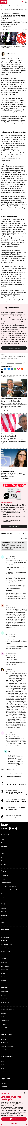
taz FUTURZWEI (5, 1042)
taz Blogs (3, 1039)
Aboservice (4, 1086)
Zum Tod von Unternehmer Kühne (10, 886)
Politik (2, 839)
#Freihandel (3, 358)
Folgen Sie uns (4, 828)
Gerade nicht (20, 1093)
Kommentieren (10, 363)
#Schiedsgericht (21, 356)
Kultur (2, 850)
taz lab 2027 (4, 1028)
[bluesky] (13, 829)
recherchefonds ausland (7, 944)
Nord (2, 861)
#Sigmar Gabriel (12, 356)
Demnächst (4, 1013)
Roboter (3, 879)
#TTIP (2, 356)
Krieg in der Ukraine (6, 882)
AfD (2, 893)
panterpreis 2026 (5, 951)
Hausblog (3, 911)
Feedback (3, 1083)
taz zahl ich (4, 940)
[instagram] (16, 829)
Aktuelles (3, 908)
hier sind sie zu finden (7, 549)
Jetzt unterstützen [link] (14, 348)
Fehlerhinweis (19, 363)
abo (2, 933)
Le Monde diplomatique (7, 1046)
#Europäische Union (12, 358)
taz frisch (3, 995)
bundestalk (4, 962)
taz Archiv (3, 1050)
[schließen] (25, 1092)
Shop (2, 1068)
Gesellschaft (4, 846)
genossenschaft (5, 937)
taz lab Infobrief (5, 1002)
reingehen (3, 980)
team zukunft (4, 991)
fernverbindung (5, 966)
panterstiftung (5, 948)
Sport (2, 853)
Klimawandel (4, 875)
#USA (6, 356)
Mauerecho (4, 973)
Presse (3, 922)
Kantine (3, 1065)
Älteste (25, 533)
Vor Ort (3, 1017)
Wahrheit (3, 864)
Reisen (2, 1061)
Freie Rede (4, 977)
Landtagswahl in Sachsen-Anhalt (9, 890)
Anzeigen (3, 1072)
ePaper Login (4, 1090)
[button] (26, 2)
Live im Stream (5, 1020)
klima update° (4, 969)
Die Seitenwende (5, 915)
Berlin (2, 857)
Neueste (21, 533)
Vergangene (4, 1024)
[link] (4, 6)
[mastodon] (10, 829)
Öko (2, 843)
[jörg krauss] (2, 669)
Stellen (3, 919)
